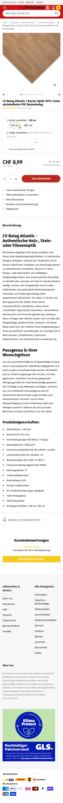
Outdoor (39, 631)
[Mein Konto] (48, 7)
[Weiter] (59, 94)
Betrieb (39, 636)
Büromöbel (41, 647)
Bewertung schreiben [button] (31, 559)
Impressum (9, 604)
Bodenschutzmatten (46, 620)
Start (5, 22)
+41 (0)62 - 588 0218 (25, 2)
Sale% (38, 653)
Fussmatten (41, 594)
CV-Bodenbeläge (46, 22)
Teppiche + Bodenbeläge (22, 22)
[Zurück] (4, 94)
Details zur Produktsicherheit (24, 519)
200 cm (28, 125)
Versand (7, 615)
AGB (5, 609)
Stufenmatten (42, 609)
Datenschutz (9, 620)
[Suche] (31, 13)
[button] (9, 108)
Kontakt (39, 2)
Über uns (8, 598)
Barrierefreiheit (11, 625)
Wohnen (39, 625)
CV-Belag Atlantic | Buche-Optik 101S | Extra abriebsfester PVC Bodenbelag (31, 25)
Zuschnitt (40, 642)
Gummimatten (42, 614)
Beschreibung (12, 225)
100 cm (15, 125)
